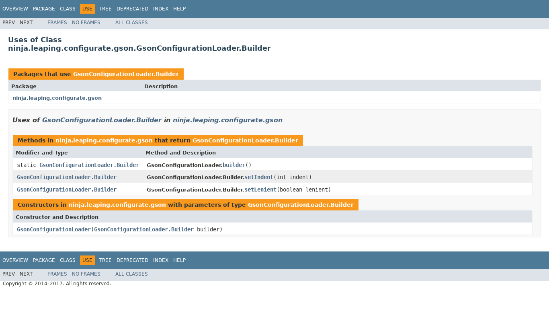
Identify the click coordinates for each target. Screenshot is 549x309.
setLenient (260, 189)
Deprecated (132, 9)
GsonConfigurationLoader (54, 229)
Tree (105, 9)
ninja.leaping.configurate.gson (57, 98)
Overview (15, 9)
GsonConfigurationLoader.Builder (126, 74)
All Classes (131, 22)
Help (179, 9)
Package (44, 9)
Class (68, 9)
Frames (57, 22)
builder (234, 165)
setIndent (258, 177)
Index (160, 9)
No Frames (86, 22)
